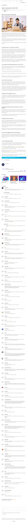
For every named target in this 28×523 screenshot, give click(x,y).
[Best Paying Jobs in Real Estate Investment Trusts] (22, 178)
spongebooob (6, 439)
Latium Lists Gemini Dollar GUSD (9, 169)
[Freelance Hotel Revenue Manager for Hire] (5, 178)
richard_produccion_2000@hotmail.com (9, 465)
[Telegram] (23, 2)
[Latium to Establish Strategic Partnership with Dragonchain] (24, 171)
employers (20, 146)
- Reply (10, 188)
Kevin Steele (7, 163)
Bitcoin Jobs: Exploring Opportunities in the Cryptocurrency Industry (13, 182)
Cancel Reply (14, 499)
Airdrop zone (6, 219)
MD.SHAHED (7, 192)
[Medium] (24, 2)
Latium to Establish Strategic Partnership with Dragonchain (15, 171)
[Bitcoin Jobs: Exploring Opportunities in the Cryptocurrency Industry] (14, 178)
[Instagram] (22, 2)
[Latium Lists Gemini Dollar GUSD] (4, 169)
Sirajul (5, 410)
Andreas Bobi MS (7, 209)
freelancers (16, 146)
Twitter (24, 154)
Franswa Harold (7, 242)
